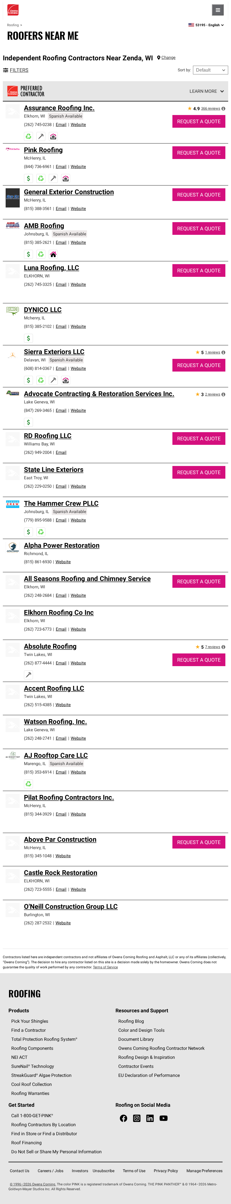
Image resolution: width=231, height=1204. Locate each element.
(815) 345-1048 (38, 855)
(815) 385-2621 (38, 242)
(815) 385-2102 (38, 326)
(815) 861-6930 (38, 561)
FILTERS (19, 70)
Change (168, 57)
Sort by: (184, 69)
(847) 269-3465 (38, 410)
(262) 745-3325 (38, 284)
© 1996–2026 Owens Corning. (33, 1184)
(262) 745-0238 (38, 124)
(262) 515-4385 (38, 704)
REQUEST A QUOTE (199, 121)
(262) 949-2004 (38, 452)
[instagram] (136, 1118)
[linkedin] (150, 1118)
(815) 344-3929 (38, 814)
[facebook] (123, 1118)
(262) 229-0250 (38, 486)
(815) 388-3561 (38, 208)
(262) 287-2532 (38, 922)
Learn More (203, 91)
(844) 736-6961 (38, 166)
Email (61, 124)
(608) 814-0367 (38, 368)
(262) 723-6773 (38, 629)
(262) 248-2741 (38, 738)
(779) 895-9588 (38, 520)
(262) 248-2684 (38, 595)
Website (78, 124)
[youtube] (163, 1118)
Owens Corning (13, 10)
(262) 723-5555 (38, 889)
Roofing (13, 25)
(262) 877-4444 (38, 663)
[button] (223, 108)
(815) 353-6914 (38, 772)
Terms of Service (105, 967)
